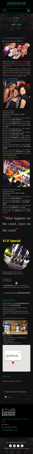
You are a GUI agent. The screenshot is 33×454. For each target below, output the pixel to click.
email (20, 285)
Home (13, 24)
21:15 (21, 41)
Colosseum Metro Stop (10, 41)
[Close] (19, 352)
